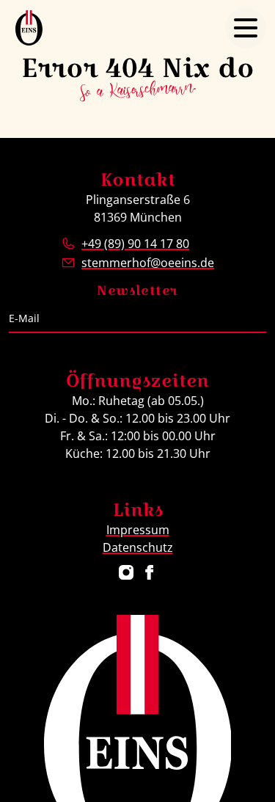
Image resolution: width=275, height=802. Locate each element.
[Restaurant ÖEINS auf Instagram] (126, 572)
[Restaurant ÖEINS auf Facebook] (149, 572)
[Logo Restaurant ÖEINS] (29, 27)
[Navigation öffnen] (245, 27)
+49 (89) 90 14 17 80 (135, 244)
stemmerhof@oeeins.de (147, 263)
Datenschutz (138, 547)
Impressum (137, 530)
